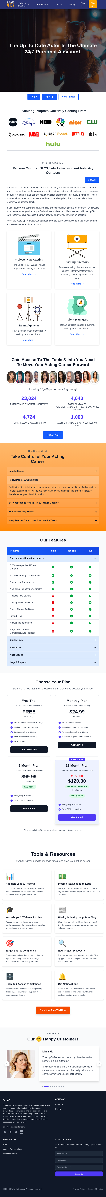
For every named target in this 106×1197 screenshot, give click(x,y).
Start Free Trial (29, 749)
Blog (5, 1163)
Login (34, 96)
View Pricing (68, 97)
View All (92, 180)
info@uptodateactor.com (14, 1145)
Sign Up (93, 4)
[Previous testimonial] (6, 1072)
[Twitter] (16, 1150)
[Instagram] (10, 1150)
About (59, 4)
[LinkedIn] (21, 1150)
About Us (59, 1122)
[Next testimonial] (99, 1072)
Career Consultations (12, 1167)
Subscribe (79, 1192)
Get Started (77, 745)
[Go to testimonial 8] (61, 1104)
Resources (41, 4)
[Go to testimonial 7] (59, 1104)
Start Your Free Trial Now (53, 1010)
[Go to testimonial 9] (63, 1104)
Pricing (72, 4)
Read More (27, 274)
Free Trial (53, 435)
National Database (22, 4)
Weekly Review (10, 1171)
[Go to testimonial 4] (52, 1104)
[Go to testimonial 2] (44, 1104)
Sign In (83, 4)
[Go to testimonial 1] (42, 1104)
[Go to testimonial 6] (56, 1104)
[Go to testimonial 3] (48, 1104)
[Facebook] (5, 1150)
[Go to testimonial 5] (54, 1104)
